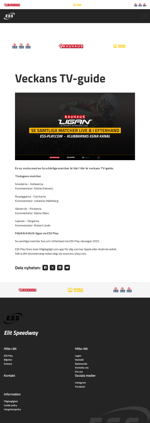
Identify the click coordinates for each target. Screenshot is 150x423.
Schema (8, 364)
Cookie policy (10, 405)
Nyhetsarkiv (81, 364)
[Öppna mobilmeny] (144, 16)
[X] (52, 267)
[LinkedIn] (60, 267)
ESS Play (8, 355)
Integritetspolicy (12, 409)
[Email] (67, 267)
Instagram (80, 382)
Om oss (79, 371)
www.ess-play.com (74, 253)
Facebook (80, 386)
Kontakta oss (82, 367)
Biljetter (8, 359)
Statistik (79, 359)
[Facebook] (45, 267)
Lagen (78, 355)
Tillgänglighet (11, 401)
